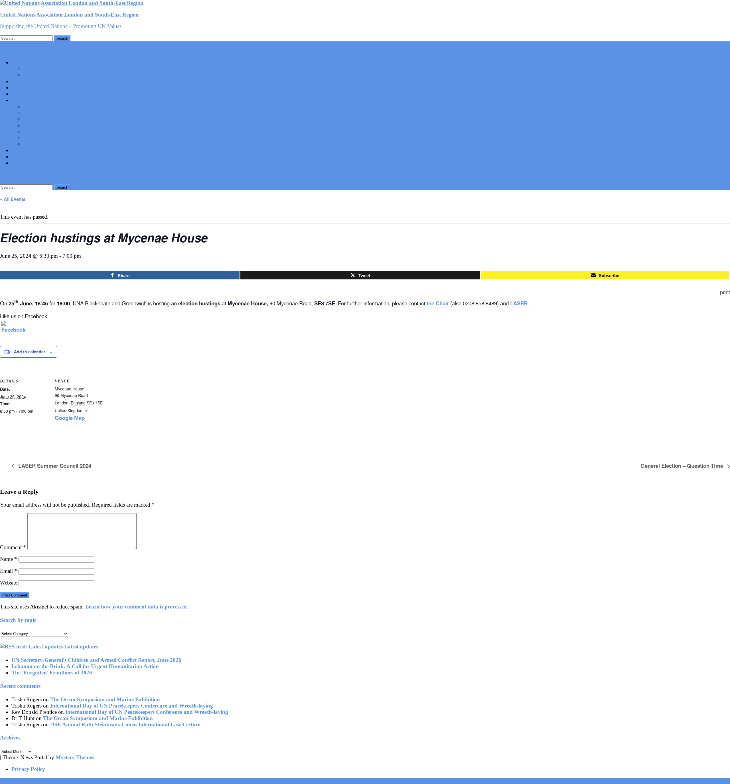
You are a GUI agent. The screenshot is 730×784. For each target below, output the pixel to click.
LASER (519, 303)
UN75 (29, 131)
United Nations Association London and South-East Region (69, 15)
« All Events (13, 199)
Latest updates (81, 647)
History (20, 100)
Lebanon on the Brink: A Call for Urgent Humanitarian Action (85, 666)
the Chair (438, 303)
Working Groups (31, 163)
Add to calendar (29, 351)
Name (8, 559)
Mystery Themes (75, 757)
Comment (13, 547)
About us (22, 62)
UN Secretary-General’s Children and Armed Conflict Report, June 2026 (96, 660)
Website (8, 583)
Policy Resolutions (32, 157)
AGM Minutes (39, 113)
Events (19, 87)
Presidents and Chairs (48, 138)
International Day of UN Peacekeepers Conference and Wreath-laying (131, 706)
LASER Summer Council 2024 (54, 465)
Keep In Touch (28, 150)
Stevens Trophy (41, 125)
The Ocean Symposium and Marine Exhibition (105, 699)
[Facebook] (8, 328)
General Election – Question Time (682, 465)
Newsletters (24, 94)
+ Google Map (71, 414)
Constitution (37, 106)
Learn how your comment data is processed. (136, 607)
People (30, 75)
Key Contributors (43, 144)
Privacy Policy (28, 769)
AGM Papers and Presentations (60, 119)
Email (8, 571)
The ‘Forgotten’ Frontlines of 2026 (51, 673)
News (17, 81)
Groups (31, 69)
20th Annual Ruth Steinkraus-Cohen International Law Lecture (125, 724)
